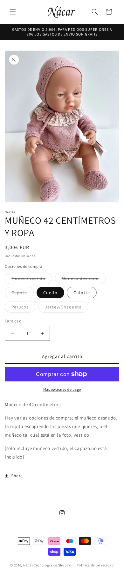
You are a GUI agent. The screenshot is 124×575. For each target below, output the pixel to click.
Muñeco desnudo (84, 279)
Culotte (81, 292)
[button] (13, 12)
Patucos (23, 308)
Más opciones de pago (62, 389)
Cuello (50, 292)
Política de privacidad (95, 565)
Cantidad (13, 321)
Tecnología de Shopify (52, 565)
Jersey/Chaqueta (66, 308)
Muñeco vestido (31, 279)
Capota (22, 293)
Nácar (28, 565)
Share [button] (17, 476)
